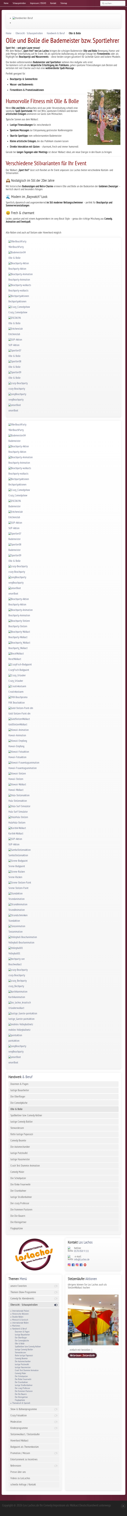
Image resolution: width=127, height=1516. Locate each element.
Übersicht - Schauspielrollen (29, 33)
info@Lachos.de (81, 1259)
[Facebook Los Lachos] (74, 1265)
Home (8, 33)
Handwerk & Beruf (56, 33)
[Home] (34, 1254)
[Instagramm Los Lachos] (69, 1265)
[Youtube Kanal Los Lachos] (85, 1265)
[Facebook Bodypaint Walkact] (81, 1265)
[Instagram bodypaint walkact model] (77, 1265)
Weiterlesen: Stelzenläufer (82, 1355)
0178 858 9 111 (81, 1251)
